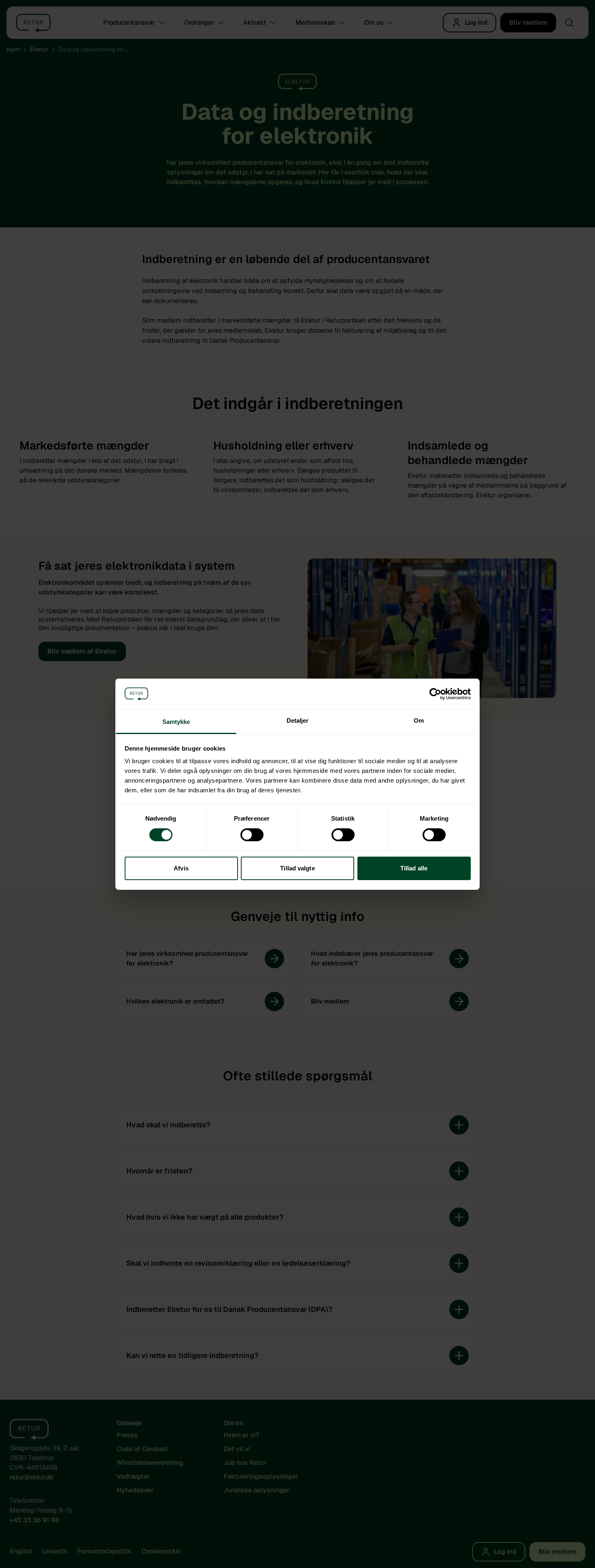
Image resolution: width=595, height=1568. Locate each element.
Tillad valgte (297, 868)
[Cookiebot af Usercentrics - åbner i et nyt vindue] (435, 694)
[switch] (252, 834)
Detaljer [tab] (298, 720)
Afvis (181, 868)
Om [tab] (419, 720)
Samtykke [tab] (176, 721)
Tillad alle (413, 868)
